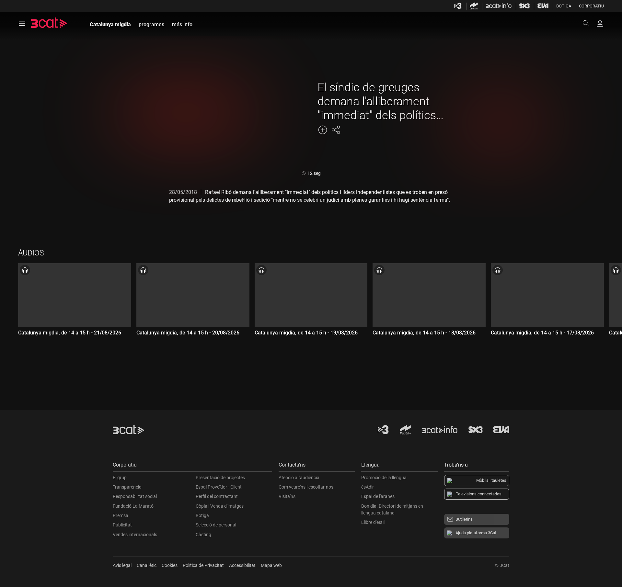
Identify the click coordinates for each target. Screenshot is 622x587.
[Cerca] (589, 23)
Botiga (563, 6)
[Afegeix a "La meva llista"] (322, 130)
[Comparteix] (335, 130)
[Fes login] (600, 23)
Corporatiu (591, 6)
